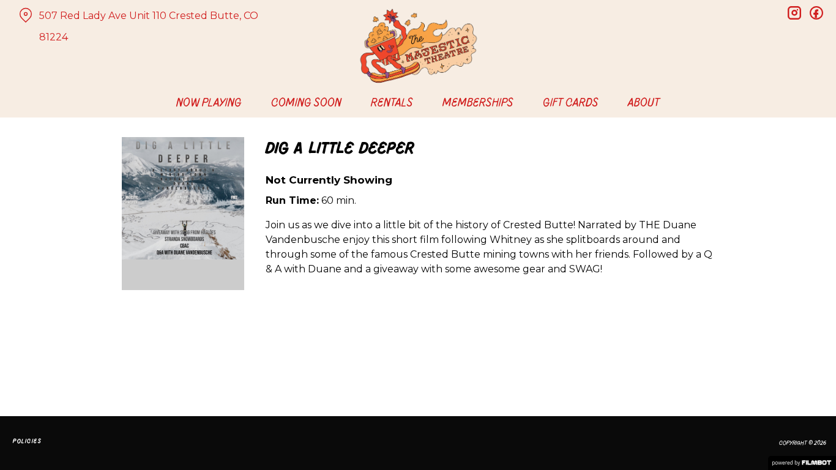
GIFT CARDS (571, 102)
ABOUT (644, 102)
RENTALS (392, 102)
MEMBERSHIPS (477, 102)
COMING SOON (306, 102)
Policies (27, 441)
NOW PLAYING (209, 102)
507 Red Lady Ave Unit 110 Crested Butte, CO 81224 (148, 26)
